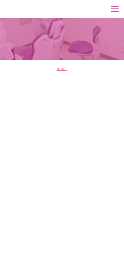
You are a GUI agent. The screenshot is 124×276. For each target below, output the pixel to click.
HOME (62, 69)
